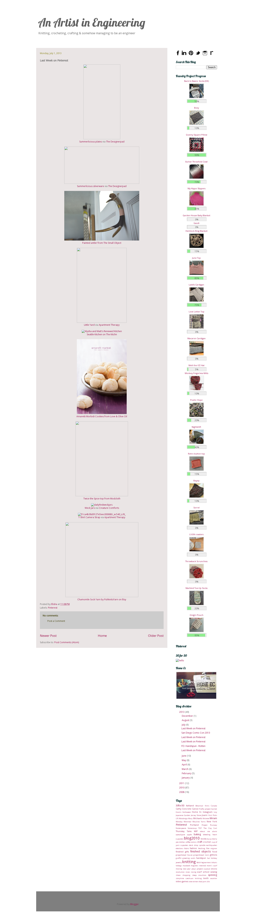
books (204, 838)
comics (194, 842)
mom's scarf (212, 865)
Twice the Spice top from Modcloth (101, 498)
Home (102, 635)
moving (179, 869)
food (214, 851)
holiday (214, 858)
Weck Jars (90, 508)
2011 (182, 783)
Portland (194, 824)
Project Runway (209, 825)
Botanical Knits (202, 806)
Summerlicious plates (90, 141)
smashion (202, 875)
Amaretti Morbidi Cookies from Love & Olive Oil (101, 416)
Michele (206, 818)
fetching (201, 848)
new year (187, 869)
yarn (204, 881)
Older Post (156, 635)
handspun (201, 858)
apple (189, 834)
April (184, 764)
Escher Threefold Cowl (196, 161)
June (184, 755)
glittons (213, 854)
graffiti (179, 858)
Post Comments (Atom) (66, 642)
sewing (213, 871)
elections (179, 848)
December (188, 715)
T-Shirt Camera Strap (89, 517)
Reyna (196, 480)
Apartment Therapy (109, 324)
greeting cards (189, 858)
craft (199, 841)
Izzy (215, 812)
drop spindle (199, 845)
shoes (178, 875)
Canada (214, 806)
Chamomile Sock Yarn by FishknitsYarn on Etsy (101, 599)
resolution (180, 872)
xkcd (200, 881)
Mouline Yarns (198, 821)
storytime (180, 878)
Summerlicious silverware (90, 186)
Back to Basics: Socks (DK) (196, 81)
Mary (190, 818)
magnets (194, 865)
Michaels (197, 818)
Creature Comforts (109, 508)
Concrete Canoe (190, 808)
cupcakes (184, 845)
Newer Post (48, 635)
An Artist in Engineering (91, 22)
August (186, 720)
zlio (208, 881)
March (185, 769)
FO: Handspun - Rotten (193, 746)
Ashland (190, 805)
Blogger (134, 904)
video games (182, 881)
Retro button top (196, 453)
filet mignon (211, 848)
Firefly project (205, 809)
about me (205, 831)
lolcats (214, 862)
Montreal (187, 821)
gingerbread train (201, 855)
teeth (206, 878)
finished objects (200, 851)
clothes (182, 842)
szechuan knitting (193, 878)
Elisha (54, 604)
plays (194, 869)
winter (195, 881)
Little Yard (89, 324)
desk (191, 845)
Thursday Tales (184, 831)
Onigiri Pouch (196, 615)
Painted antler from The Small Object (101, 242)
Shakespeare (181, 828)
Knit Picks (212, 815)
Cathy (178, 808)
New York (212, 821)
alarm (214, 831)
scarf (199, 871)
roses (188, 872)
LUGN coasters (196, 534)
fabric (186, 848)
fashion (193, 848)
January (186, 777)
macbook (186, 865)
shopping (186, 875)
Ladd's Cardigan (196, 284)
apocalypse (180, 834)
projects (200, 869)
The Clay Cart (210, 828)
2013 (182, 712)
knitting (189, 861)
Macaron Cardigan (196, 338)
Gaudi (196, 223)
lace (199, 862)
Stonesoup (192, 828)
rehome (214, 869)
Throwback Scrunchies (196, 561)
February (187, 773)
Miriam (213, 818)
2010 (182, 787)
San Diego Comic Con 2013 (195, 732)
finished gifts (182, 851)
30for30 (180, 805)
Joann (204, 815)
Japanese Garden (183, 815)
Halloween (186, 812)
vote (190, 881)
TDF (200, 828)
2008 (182, 792)
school (206, 871)
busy (209, 839)
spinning (212, 875)
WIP (196, 831)
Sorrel (196, 507)
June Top (196, 257)
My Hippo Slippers (196, 188)
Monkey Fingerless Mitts (196, 373)
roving (193, 872)
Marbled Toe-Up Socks (196, 588)
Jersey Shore (196, 815)
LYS (177, 818)
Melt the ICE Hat (196, 365)
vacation (213, 878)
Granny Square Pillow (196, 134)
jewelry (179, 862)
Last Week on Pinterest (193, 728)
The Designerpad (115, 141)
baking (197, 834)
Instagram (208, 811)
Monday (179, 821)
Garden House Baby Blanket (196, 215)
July (184, 724)
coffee (188, 842)
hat (208, 858)
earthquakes (211, 845)
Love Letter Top (196, 311)
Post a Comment (56, 621)
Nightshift (196, 426)
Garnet (214, 809)
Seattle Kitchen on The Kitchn (102, 334)
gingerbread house (184, 855)
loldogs (179, 865)
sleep (194, 875)
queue (207, 869)
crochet (207, 841)
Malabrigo (183, 818)
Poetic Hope (196, 400)
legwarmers (206, 862)
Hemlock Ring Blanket (196, 230)
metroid (202, 865)
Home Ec (196, 811)
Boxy (196, 107)
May (184, 760)
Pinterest (52, 607)
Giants (178, 812)
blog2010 (192, 838)
